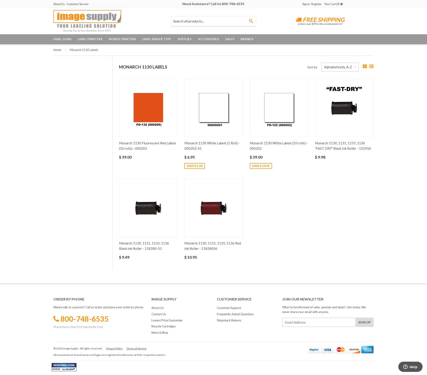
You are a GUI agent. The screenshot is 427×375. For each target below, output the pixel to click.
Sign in (306, 4)
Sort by (312, 67)
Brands (247, 39)
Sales (229, 39)
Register (316, 4)
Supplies (184, 39)
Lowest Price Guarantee (166, 320)
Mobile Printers (122, 39)
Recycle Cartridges (163, 326)
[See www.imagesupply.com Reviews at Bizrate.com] (64, 367)
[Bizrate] (71, 370)
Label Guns (62, 39)
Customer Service (77, 4)
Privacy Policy (114, 348)
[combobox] (213, 21)
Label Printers (90, 39)
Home (57, 50)
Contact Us (158, 314)
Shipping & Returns (229, 320)
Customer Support (229, 308)
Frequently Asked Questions (235, 314)
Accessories (208, 39)
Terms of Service (136, 348)
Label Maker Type (156, 39)
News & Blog (159, 332)
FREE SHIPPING (323, 19)
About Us (59, 4)
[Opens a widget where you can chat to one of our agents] (410, 367)
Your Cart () (332, 4)
